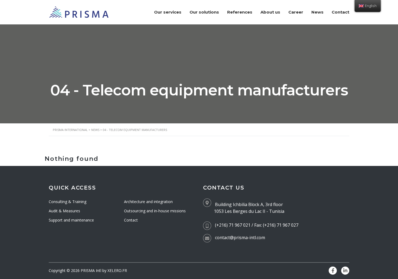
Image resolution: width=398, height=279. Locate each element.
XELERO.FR (117, 270)
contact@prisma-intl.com (240, 237)
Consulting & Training (67, 201)
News (317, 12)
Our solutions (204, 12)
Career (295, 12)
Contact (340, 12)
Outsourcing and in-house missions (155, 210)
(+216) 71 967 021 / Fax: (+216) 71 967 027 (256, 225)
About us (270, 12)
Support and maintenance (71, 220)
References (239, 12)
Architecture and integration (148, 201)
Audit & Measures (64, 210)
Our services (167, 12)
